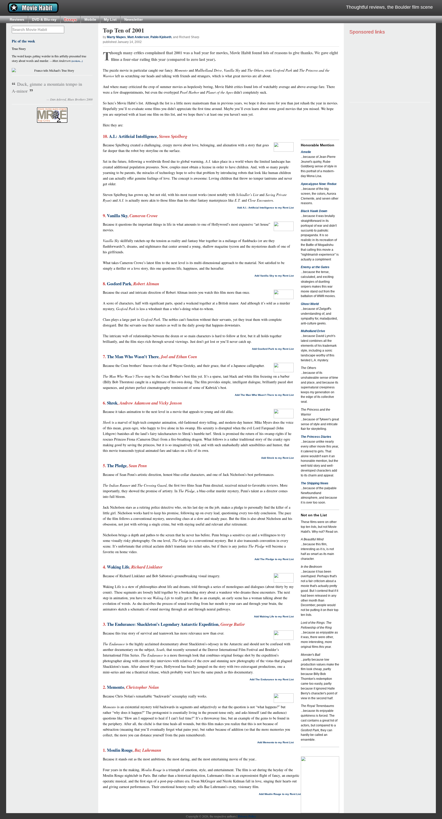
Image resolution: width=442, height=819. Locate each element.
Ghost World (310, 304)
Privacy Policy (247, 816)
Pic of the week (23, 41)
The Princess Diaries (316, 437)
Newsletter (133, 19)
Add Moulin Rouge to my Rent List (280, 794)
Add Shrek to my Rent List (277, 457)
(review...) (77, 61)
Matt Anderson (138, 37)
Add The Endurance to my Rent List (272, 679)
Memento (115, 687)
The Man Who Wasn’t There (133, 356)
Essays (70, 19)
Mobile (90, 19)
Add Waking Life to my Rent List (274, 616)
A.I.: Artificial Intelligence (133, 136)
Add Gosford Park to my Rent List (273, 348)
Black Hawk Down (314, 211)
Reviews (17, 19)
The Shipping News (314, 483)
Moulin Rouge (119, 750)
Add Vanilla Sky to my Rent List (274, 275)
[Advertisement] (389, 69)
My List (110, 19)
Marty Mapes (116, 37)
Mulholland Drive (313, 331)
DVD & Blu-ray (44, 19)
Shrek (112, 403)
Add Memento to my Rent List (275, 742)
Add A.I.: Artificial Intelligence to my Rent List (265, 207)
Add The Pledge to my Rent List (274, 559)
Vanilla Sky (117, 215)
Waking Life (118, 567)
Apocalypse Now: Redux (319, 184)
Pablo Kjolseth (160, 37)
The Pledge (117, 465)
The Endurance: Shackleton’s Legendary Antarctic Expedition (162, 624)
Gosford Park (119, 283)
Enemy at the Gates (315, 267)
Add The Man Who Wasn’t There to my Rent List (264, 395)
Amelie (306, 152)
